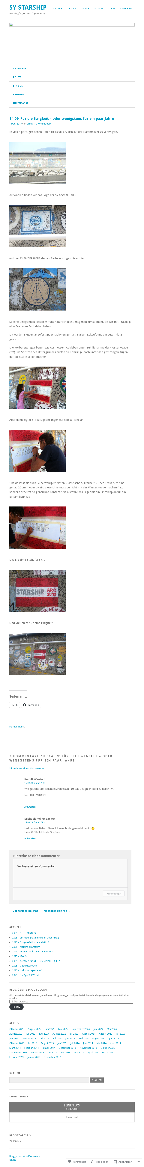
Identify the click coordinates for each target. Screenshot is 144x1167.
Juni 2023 (44, 1033)
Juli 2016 (32, 1043)
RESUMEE (18, 94)
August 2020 (105, 1033)
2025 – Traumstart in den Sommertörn (32, 951)
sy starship (28, 7)
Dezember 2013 (67, 1047)
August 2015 (47, 1043)
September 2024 (81, 1029)
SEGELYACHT (20, 68)
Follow (16, 1006)
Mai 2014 (101, 1043)
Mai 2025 (63, 1029)
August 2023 (15, 1033)
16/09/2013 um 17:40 (34, 783)
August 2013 (37, 1052)
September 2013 (18, 1052)
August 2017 (98, 1038)
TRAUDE (85, 8)
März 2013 (107, 1052)
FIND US (18, 85)
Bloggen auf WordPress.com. (24, 1156)
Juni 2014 (88, 1043)
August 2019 (29, 1038)
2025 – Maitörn (20, 956)
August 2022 (59, 1033)
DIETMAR (57, 8)
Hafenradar (20, 103)
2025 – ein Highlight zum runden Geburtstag (35, 937)
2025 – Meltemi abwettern (26, 946)
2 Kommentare (43, 123)
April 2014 (115, 1043)
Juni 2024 (98, 1029)
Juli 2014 (74, 1043)
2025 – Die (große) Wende (26, 975)
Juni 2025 (50, 1029)
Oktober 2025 (16, 1029)
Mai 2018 (83, 1038)
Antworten (30, 806)
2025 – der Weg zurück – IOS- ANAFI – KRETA (36, 961)
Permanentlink (16, 726)
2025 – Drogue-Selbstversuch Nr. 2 (30, 942)
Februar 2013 (16, 1057)
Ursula (30, 123)
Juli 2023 (30, 1033)
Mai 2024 (112, 1029)
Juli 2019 (44, 1038)
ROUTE (17, 77)
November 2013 (88, 1047)
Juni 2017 (114, 1038)
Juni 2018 (70, 1038)
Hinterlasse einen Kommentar (26, 768)
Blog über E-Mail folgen (28, 989)
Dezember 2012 (52, 1057)
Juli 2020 (120, 1033)
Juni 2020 (14, 1038)
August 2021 (88, 1033)
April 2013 (93, 1052)
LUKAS (112, 8)
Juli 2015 (62, 1043)
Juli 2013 (52, 1052)
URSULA (72, 8)
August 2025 (34, 1029)
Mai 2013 (79, 1052)
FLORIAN (98, 8)
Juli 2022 (73, 1033)
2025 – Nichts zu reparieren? (27, 970)
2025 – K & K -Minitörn (24, 933)
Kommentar (114, 893)
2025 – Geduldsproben (24, 965)
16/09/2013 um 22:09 (34, 822)
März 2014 (15, 1047)
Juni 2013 (65, 1052)
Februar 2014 (31, 1047)
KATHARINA (126, 8)
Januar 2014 (48, 1047)
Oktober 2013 (108, 1047)
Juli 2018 (57, 1038)
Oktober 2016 (16, 1043)
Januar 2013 (33, 1057)
